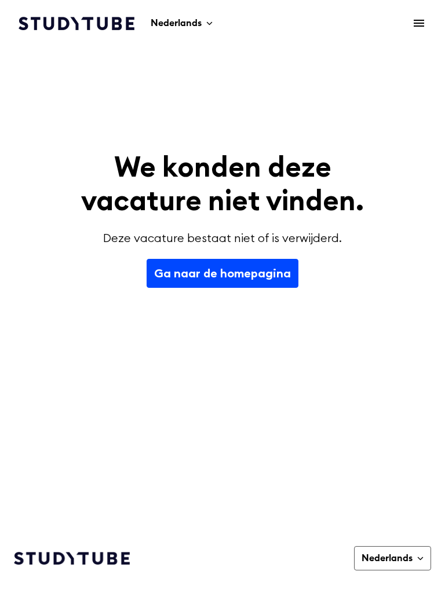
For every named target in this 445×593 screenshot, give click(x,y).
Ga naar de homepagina (222, 273)
